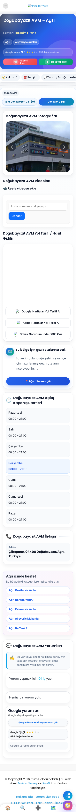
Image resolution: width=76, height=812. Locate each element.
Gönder (17, 216)
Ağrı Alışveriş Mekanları (25, 618)
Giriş (41, 678)
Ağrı (7, 42)
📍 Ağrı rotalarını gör (38, 381)
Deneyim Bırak (56, 101)
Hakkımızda (24, 797)
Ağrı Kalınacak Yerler (22, 609)
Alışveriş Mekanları (26, 42)
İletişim (60, 803)
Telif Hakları (44, 803)
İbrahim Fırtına (25, 33)
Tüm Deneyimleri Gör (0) (19, 101)
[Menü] (5, 6)
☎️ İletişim (30, 77)
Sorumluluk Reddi (47, 797)
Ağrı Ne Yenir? (18, 628)
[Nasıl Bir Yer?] (38, 6)
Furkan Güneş (27, 783)
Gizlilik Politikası (22, 803)
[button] (64, 147)
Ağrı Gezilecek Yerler (22, 590)
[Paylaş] (67, 795)
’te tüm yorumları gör (38, 722)
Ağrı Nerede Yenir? (21, 599)
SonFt (46, 783)
